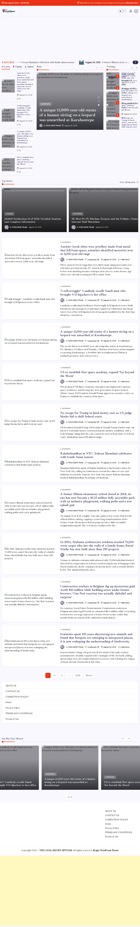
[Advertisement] (70, 37)
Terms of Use (12, 719)
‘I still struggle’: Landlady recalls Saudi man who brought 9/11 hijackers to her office (24, 111)
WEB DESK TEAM (53, 125)
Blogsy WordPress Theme (106, 850)
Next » (89, 675)
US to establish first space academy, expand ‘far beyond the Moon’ (25, 160)
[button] (122, 11)
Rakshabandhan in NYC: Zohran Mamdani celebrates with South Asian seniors (96, 455)
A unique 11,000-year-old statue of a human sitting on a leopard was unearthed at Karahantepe (25, 137)
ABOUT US (11, 685)
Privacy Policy (13, 708)
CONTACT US (12, 691)
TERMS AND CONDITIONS (19, 713)
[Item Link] (8, 86)
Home (9, 702)
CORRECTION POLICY (17, 696)
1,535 (78, 675)
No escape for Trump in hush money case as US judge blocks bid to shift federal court (130, 122)
